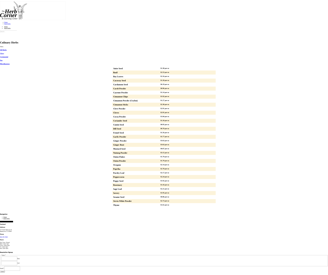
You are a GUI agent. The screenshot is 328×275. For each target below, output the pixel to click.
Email (2, 268)
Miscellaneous (5, 64)
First (18, 258)
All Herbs (3, 50)
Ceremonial (4, 57)
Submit (2, 271)
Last (18, 263)
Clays (2, 53)
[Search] (1, 34)
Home (5, 217)
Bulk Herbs (7, 28)
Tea (1, 60)
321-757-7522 (4, 237)
